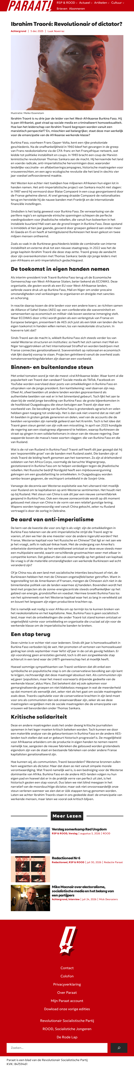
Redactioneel (60, 862)
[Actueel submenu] (91, 3)
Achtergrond (18, 31)
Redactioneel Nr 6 (66, 858)
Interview (74, 899)
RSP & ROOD (59, 833)
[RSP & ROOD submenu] (76, 3)
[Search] (119, 1048)
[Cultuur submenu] (123, 3)
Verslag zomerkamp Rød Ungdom (79, 829)
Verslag (73, 833)
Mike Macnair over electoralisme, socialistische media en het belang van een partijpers (83, 891)
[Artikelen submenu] (108, 3)
